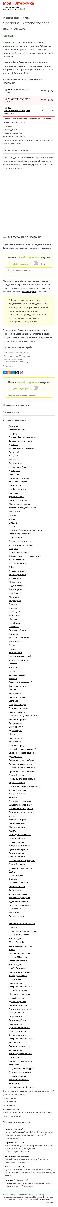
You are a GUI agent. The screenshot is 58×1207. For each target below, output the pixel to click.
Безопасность (15, 652)
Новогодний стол (17, 838)
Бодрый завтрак (16, 585)
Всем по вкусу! (16, 727)
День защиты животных (20, 764)
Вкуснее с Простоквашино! (22, 753)
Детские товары (16, 853)
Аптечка (13, 797)
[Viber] (21, 372)
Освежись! (14, 626)
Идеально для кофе (18, 901)
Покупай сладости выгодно (22, 767)
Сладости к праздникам (20, 805)
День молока (15, 1042)
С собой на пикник (18, 990)
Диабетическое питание (20, 441)
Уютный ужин (15, 589)
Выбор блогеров (17, 712)
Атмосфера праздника (20, 801)
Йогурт (12, 871)
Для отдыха (14, 470)
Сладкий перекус (17, 704)
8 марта (13, 604)
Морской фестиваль (19, 1079)
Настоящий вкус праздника (22, 860)
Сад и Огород (15, 537)
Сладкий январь (17, 864)
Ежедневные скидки (18, 708)
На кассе (13, 649)
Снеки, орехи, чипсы (19, 552)
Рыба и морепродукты (20, 533)
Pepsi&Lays (14, 623)
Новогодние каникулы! (20, 656)
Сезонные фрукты (18, 1035)
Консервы (13, 493)
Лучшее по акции (17, 571)
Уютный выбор (16, 641)
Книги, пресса (15, 485)
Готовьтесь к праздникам (21, 808)
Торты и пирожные (18, 686)
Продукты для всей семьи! (22, 779)
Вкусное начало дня (19, 1005)
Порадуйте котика (17, 1076)
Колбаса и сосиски (18, 489)
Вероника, (16, 1142)
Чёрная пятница (17, 782)
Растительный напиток (20, 905)
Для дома (13, 456)
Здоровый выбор (17, 675)
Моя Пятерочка (18, 5)
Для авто (13, 444)
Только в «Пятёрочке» (19, 637)
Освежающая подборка (20, 1072)
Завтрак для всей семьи (20, 946)
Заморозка (14, 474)
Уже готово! (14, 615)
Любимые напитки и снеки (22, 923)
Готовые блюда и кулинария (22, 437)
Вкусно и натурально (19, 1046)
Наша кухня (14, 611)
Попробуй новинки (18, 998)
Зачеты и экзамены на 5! (21, 682)
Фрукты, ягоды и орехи (20, 1009)
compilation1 (15, 593)
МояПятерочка (29, 291)
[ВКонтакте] (5, 372)
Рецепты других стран (19, 972)
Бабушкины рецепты (19, 883)
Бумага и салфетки (18, 849)
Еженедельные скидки (20, 834)
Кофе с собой (15, 1057)
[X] (17, 372)
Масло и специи (17, 827)
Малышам (14, 597)
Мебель (13, 459)
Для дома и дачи (17, 793)
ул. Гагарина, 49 (16, 90)
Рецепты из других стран (21, 1061)
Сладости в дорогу (18, 1031)
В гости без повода (18, 894)
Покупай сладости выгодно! (22, 749)
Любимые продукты (18, 719)
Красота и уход (16, 496)
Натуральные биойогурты (21, 1068)
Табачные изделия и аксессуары (25, 556)
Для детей (14, 452)
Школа (12, 734)
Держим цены (15, 693)
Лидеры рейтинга (17, 574)
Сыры (12, 816)
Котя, (14, 1166)
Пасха (12, 526)
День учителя (15, 756)
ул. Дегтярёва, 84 (17, 98)
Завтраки (13, 634)
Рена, (14, 1129)
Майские (13, 619)
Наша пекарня (16, 875)
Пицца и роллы (16, 842)
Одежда (13, 522)
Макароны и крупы (18, 500)
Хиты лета (14, 1065)
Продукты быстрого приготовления (26, 530)
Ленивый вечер (16, 916)
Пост (11, 920)
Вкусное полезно (17, 886)
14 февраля (15, 578)
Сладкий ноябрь (17, 775)
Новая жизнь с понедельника (23, 931)
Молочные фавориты (19, 897)
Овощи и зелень (17, 1013)
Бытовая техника (17, 430)
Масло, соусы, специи (19, 504)
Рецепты (13, 689)
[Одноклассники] (9, 372)
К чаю (12, 949)
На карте (9, 113)
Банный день (15, 1050)
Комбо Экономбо (17, 968)
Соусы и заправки (17, 790)
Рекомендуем (15, 938)
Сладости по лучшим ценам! (23, 715)
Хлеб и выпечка (16, 559)
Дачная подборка (17, 1001)
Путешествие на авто (19, 1027)
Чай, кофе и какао (18, 563)
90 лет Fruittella (16, 942)
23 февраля (15, 582)
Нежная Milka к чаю (18, 957)
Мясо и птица (15, 511)
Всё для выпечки (17, 823)
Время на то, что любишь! (21, 760)
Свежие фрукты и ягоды (20, 545)
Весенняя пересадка (19, 935)
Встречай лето (16, 1016)
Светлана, (17, 1156)
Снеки (12, 645)
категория (14, 663)
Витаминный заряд (18, 630)
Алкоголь (13, 426)
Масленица (14, 912)
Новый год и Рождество (20, 467)
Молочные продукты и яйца (22, 508)
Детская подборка (17, 1020)
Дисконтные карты (18, 482)
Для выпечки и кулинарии (21, 448)
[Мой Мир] (13, 372)
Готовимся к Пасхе (18, 961)
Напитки (13, 515)
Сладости (13, 548)
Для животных (16, 463)
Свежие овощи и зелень (20, 541)
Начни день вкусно (18, 975)
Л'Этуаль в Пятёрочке (19, 845)
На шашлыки (15, 979)
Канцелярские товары (19, 478)
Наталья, (16, 1180)
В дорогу (13, 433)
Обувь (12, 519)
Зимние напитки (17, 857)
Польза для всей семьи (20, 812)
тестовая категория (18, 660)
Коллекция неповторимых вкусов (25, 786)
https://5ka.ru (45, 1199)
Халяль (12, 831)
